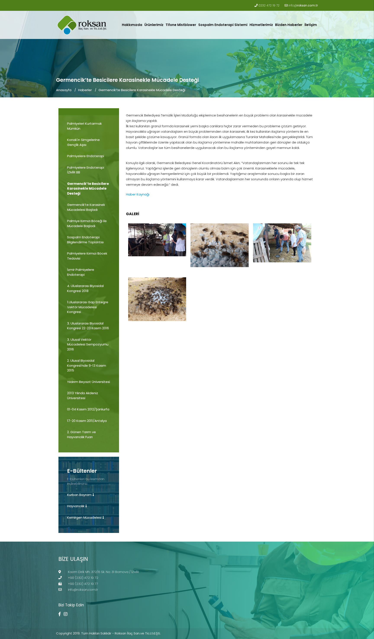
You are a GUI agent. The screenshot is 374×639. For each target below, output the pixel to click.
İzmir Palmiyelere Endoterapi (80, 272)
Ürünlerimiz (153, 25)
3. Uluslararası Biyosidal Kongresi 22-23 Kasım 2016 (88, 326)
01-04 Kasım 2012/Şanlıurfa (88, 409)
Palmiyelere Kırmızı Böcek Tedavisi (87, 256)
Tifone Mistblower (181, 25)
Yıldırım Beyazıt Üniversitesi (88, 381)
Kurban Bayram (79, 494)
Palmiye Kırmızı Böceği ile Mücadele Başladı (87, 223)
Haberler (85, 90)
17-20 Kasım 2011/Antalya (87, 420)
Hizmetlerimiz (261, 25)
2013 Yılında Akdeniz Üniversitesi (82, 395)
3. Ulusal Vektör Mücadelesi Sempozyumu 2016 (87, 344)
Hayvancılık (76, 506)
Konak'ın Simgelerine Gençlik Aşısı (83, 142)
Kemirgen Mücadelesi (84, 517)
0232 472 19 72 (268, 5)
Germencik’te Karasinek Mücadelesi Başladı (86, 207)
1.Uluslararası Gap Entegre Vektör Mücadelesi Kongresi (87, 307)
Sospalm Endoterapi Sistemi (222, 25)
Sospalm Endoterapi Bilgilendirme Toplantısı (85, 239)
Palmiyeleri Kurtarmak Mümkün (84, 126)
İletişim (311, 25)
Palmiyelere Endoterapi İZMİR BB (85, 170)
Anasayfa (63, 90)
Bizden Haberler (288, 25)
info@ (303, 5)
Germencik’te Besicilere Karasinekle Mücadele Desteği (141, 90)
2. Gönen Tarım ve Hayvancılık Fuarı (81, 434)
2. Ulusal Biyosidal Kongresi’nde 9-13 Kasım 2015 (86, 365)
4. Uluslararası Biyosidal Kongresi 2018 (85, 288)
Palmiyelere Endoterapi (85, 156)
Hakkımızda (132, 25)
